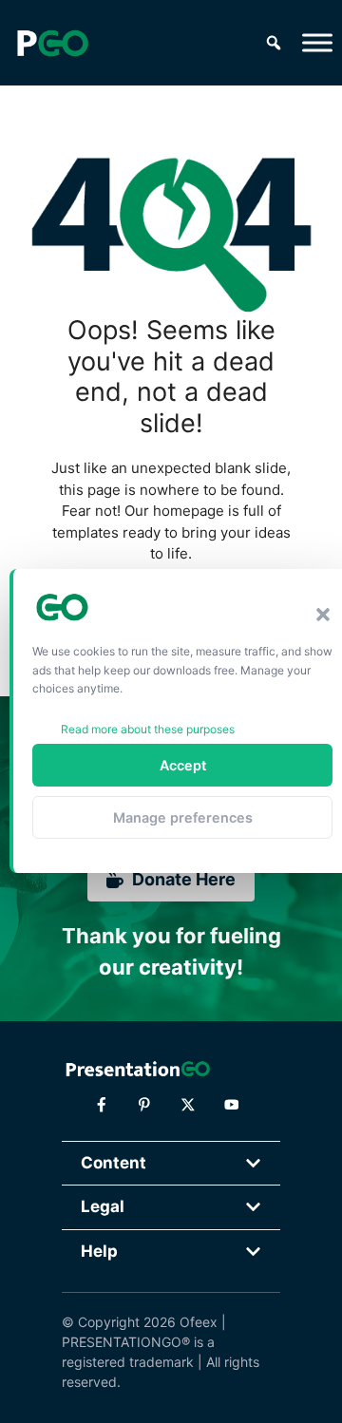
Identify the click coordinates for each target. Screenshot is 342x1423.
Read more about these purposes (148, 729)
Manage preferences (183, 817)
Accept (183, 765)
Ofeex (199, 1322)
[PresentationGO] (52, 42)
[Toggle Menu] (317, 42)
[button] (323, 614)
